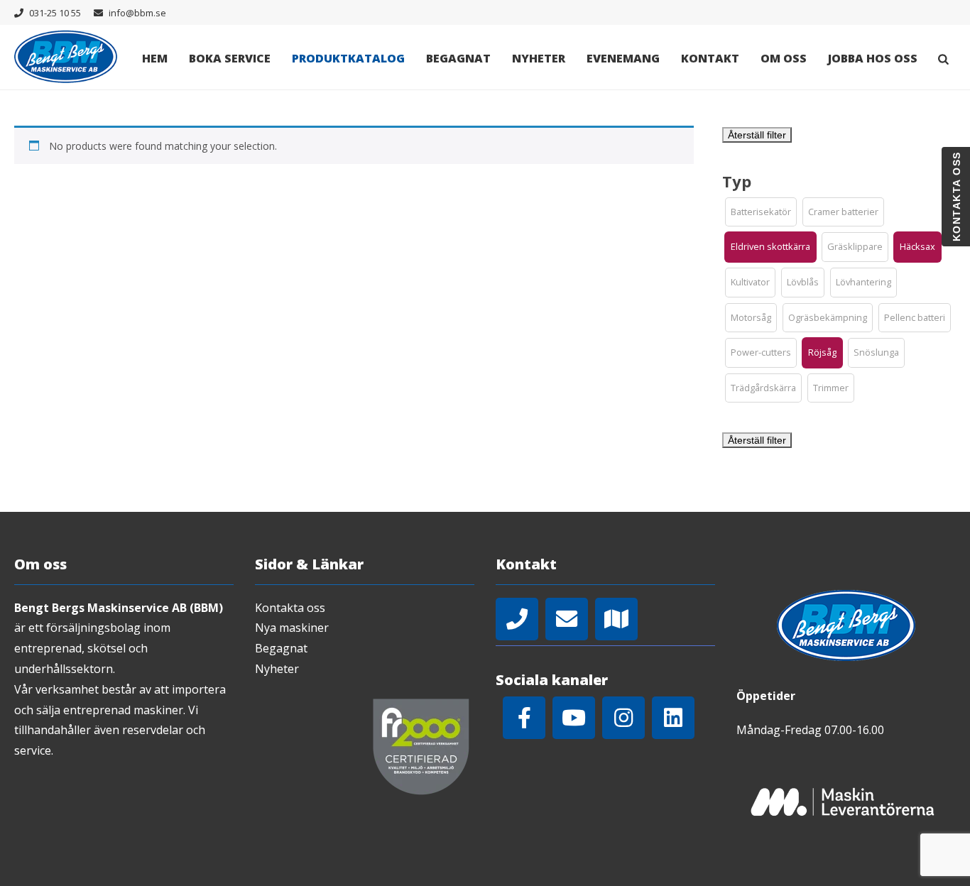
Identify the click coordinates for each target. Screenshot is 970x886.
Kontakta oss (290, 608)
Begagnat (458, 58)
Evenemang (623, 58)
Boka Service (230, 58)
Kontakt (710, 58)
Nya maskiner (292, 627)
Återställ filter (757, 135)
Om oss (784, 58)
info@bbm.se (137, 12)
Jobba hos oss (872, 58)
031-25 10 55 (55, 12)
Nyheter (538, 58)
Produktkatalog (348, 58)
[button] (761, 212)
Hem (155, 58)
